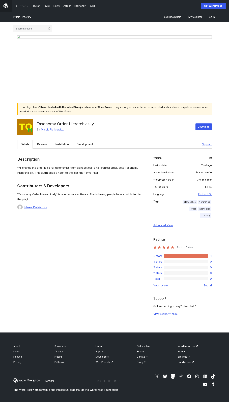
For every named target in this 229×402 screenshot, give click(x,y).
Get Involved (144, 346)
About (16, 346)
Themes (59, 351)
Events (140, 351)
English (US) (205, 194)
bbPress (184, 356)
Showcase (60, 346)
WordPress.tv (104, 362)
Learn (99, 346)
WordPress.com (188, 346)
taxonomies (204, 209)
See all (208, 285)
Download (204, 126)
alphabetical (190, 202)
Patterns (59, 362)
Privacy (17, 362)
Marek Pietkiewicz (52, 129)
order (193, 209)
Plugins (58, 356)
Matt (182, 351)
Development (85, 144)
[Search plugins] (49, 28)
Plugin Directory (22, 16)
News (16, 351)
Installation (62, 144)
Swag (141, 362)
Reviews (42, 144)
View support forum (165, 314)
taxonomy (205, 215)
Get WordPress (213, 5)
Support (207, 144)
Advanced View (163, 225)
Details (25, 144)
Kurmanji (49, 380)
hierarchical (204, 202)
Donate (142, 356)
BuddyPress (186, 362)
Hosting (17, 356)
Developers (102, 356)
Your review (160, 285)
